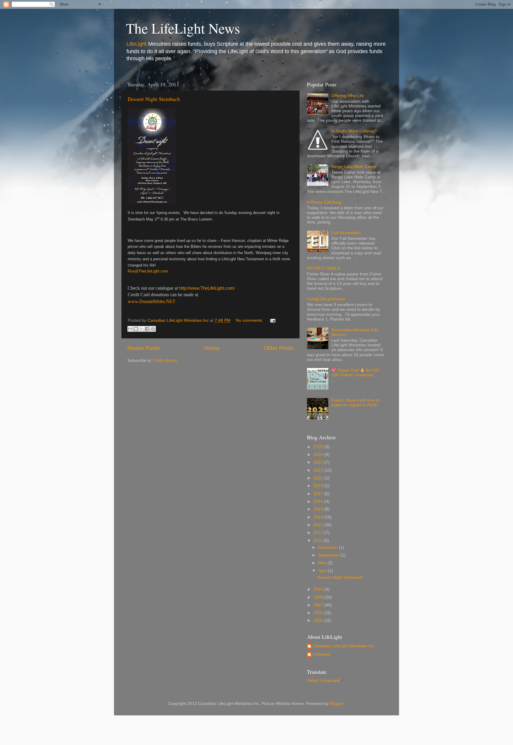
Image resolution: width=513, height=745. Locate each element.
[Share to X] (142, 329)
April (323, 570)
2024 (319, 462)
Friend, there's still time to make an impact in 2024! (355, 402)
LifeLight (136, 44)
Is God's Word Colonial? (354, 131)
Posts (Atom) (165, 360)
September (329, 555)
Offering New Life (347, 95)
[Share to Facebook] (147, 329)
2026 (319, 447)
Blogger (337, 703)
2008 (319, 597)
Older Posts (279, 348)
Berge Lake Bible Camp (353, 166)
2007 (319, 605)
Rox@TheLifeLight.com (148, 271)
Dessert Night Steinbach (154, 98)
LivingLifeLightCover (326, 299)
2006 (319, 613)
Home (212, 348)
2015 (319, 509)
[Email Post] (272, 320)
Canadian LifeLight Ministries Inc (343, 646)
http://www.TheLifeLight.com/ (207, 288)
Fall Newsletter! (345, 233)
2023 (319, 470)
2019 (319, 486)
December (328, 547)
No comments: (250, 320)
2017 (319, 494)
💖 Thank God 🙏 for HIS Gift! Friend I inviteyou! (355, 372)
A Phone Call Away (324, 202)
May (322, 563)
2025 (319, 454)
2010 (319, 589)
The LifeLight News (183, 27)
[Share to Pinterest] (153, 329)
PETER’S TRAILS (323, 268)
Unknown (321, 654)
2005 (319, 620)
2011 (319, 540)
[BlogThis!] (136, 329)
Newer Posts (143, 348)
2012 (319, 532)
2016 (319, 501)
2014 (319, 517)
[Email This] (130, 329)
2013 (319, 525)
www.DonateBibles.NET (151, 301)
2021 (319, 478)
